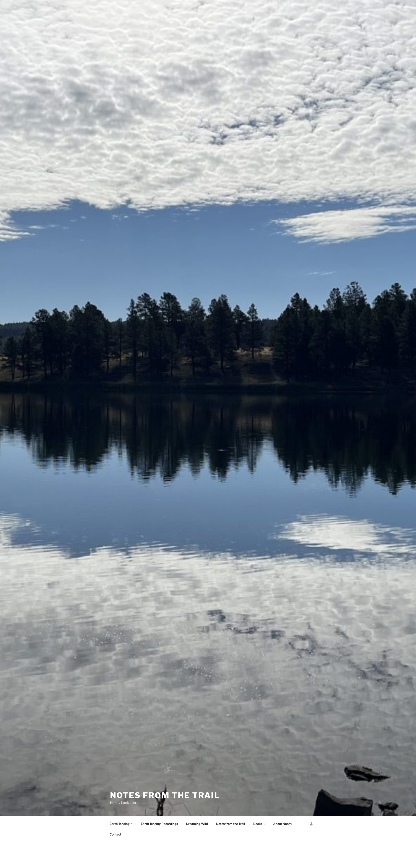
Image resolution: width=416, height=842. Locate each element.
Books (257, 824)
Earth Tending (120, 824)
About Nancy (282, 824)
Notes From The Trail (165, 795)
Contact (115, 834)
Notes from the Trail (230, 824)
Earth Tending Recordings (159, 824)
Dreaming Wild (197, 824)
